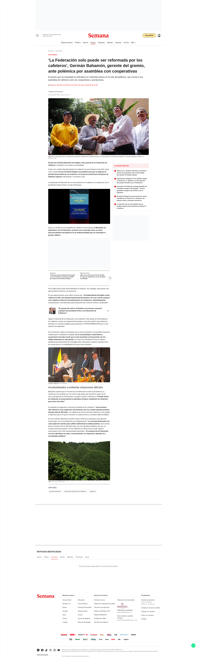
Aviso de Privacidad (44, 655)
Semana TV (66, 603)
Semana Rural (82, 611)
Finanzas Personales (85, 607)
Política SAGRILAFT (100, 615)
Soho (64, 615)
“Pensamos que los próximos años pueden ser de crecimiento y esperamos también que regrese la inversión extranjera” (62, 276)
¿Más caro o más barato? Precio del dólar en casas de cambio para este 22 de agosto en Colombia (92, 276)
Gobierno (93, 491)
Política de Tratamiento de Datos (104, 603)
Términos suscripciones (101, 607)
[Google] (38, 650)
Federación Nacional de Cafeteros (75, 491)
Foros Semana (83, 603)
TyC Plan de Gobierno (101, 622)
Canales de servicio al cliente (150, 608)
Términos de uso (99, 600)
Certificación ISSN (100, 618)
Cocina (80, 615)
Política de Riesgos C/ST (102, 611)
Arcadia (65, 611)
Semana (51, 51)
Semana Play (67, 600)
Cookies (143, 619)
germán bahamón (55, 491)
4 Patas (65, 622)
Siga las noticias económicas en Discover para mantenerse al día (74, 85)
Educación (81, 600)
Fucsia (65, 618)
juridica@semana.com (124, 612)
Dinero (65, 607)
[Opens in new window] (42, 650)
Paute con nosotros (147, 615)
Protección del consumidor (125, 600)
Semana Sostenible (84, 622)
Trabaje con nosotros (148, 611)
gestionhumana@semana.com (127, 620)
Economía (59, 51)
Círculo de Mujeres (84, 618)
